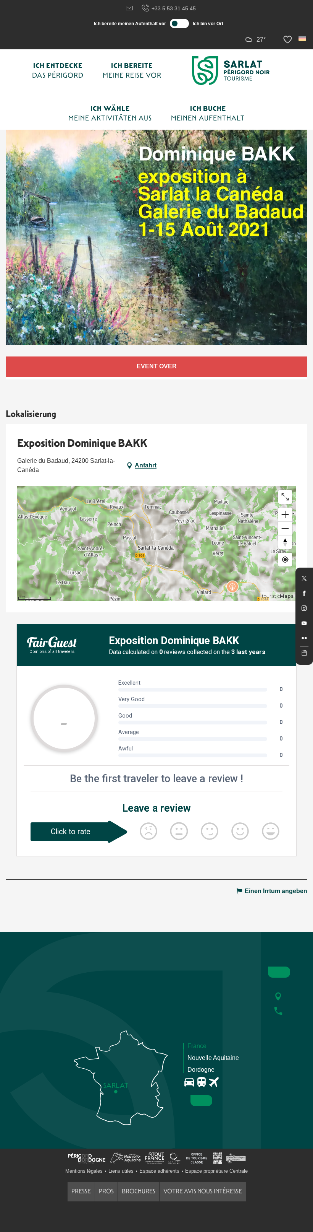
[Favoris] (288, 39)
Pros (106, 1191)
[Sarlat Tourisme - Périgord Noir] (231, 70)
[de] (303, 38)
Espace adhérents (159, 1171)
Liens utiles (121, 1171)
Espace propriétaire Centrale (216, 1171)
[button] (303, 38)
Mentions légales (84, 1171)
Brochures (138, 1191)
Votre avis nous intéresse (202, 1191)
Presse (81, 1191)
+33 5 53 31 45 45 (174, 8)
